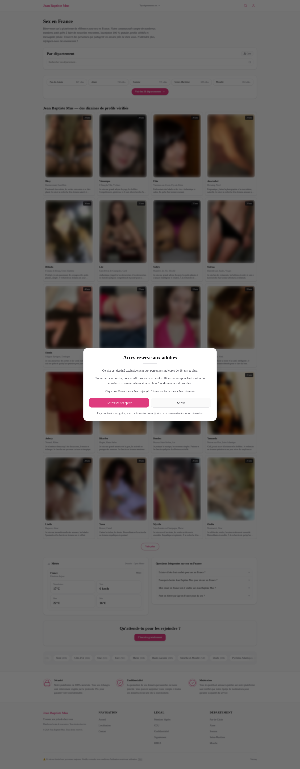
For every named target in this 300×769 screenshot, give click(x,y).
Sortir (181, 403)
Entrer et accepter (119, 403)
